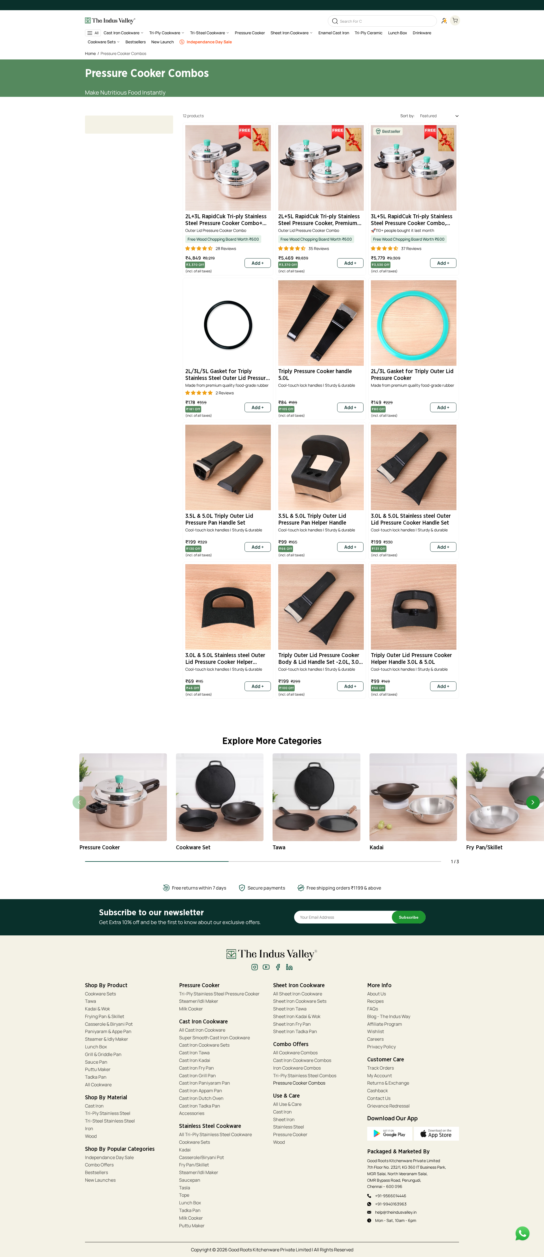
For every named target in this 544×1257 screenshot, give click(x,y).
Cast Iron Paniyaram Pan (204, 1083)
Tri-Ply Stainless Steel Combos (304, 1075)
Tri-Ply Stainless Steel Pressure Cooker (219, 993)
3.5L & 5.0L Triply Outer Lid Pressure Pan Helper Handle (312, 519)
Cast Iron (94, 1106)
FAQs (372, 1008)
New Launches (100, 1180)
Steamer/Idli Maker (198, 1001)
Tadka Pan (96, 1077)
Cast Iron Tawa (194, 1052)
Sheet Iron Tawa (290, 1008)
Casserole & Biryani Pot (109, 1024)
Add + (258, 407)
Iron (89, 1128)
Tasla (184, 1187)
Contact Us (378, 1098)
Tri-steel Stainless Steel (110, 1121)
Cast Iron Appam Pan (200, 1090)
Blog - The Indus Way (388, 1016)
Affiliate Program (384, 1024)
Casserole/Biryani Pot (201, 1157)
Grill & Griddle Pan (103, 1054)
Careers (375, 1039)
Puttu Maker (97, 1069)
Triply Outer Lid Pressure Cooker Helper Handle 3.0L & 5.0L (411, 659)
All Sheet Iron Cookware (297, 993)
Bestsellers (96, 1172)
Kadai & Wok (97, 1008)
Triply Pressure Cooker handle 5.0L (315, 375)
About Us (376, 993)
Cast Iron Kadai (194, 1060)
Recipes (375, 1001)
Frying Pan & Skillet (104, 1016)
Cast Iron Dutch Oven (201, 1098)
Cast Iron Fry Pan (196, 1068)
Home (90, 53)
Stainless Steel (288, 1127)
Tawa (90, 1001)
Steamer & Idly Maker (106, 1039)
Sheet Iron (284, 1119)
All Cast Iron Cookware (202, 1030)
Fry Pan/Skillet (194, 1164)
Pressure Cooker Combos (299, 1083)
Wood (91, 1136)
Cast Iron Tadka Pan (199, 1106)
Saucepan (189, 1180)
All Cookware (98, 1084)
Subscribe (408, 917)
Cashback (377, 1090)
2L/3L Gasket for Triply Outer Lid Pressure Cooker (412, 375)
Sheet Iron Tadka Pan (295, 1031)
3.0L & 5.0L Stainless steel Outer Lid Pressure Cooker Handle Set (411, 519)
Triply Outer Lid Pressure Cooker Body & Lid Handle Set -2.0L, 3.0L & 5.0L (320, 659)
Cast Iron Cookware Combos (302, 1060)
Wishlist (375, 1031)
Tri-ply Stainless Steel (107, 1113)
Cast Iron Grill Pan (197, 1075)
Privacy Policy (381, 1046)
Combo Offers (99, 1164)
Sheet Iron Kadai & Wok (296, 1016)
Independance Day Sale (109, 1157)
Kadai (185, 1149)
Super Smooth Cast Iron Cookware (214, 1037)
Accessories (191, 1113)
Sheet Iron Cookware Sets (299, 1001)
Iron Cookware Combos (297, 1068)
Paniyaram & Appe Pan (108, 1031)
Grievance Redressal (388, 1106)
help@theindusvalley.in (395, 1212)
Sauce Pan (96, 1062)
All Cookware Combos (295, 1052)
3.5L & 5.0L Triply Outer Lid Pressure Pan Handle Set (219, 519)
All (97, 32)
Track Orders (380, 1068)
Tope (184, 1195)
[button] (123, 34)
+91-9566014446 (390, 1195)
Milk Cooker (191, 1008)
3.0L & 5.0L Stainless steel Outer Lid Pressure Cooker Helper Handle (225, 659)
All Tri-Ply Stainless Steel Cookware (215, 1134)
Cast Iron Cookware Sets (204, 1045)
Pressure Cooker (290, 1134)
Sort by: (407, 115)
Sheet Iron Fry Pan (292, 1024)
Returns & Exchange (388, 1083)
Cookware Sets (100, 993)
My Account (379, 1075)
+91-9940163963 (391, 1204)
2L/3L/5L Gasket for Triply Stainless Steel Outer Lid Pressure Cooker (227, 375)
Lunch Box (96, 1046)
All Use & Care (287, 1104)
